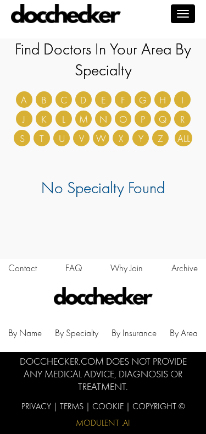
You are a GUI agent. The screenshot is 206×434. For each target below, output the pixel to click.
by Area (184, 333)
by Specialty (76, 333)
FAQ (73, 268)
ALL (183, 138)
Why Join (126, 268)
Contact (22, 268)
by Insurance (134, 333)
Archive (184, 268)
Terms (73, 406)
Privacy (37, 406)
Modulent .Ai (103, 422)
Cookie (109, 406)
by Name (25, 333)
